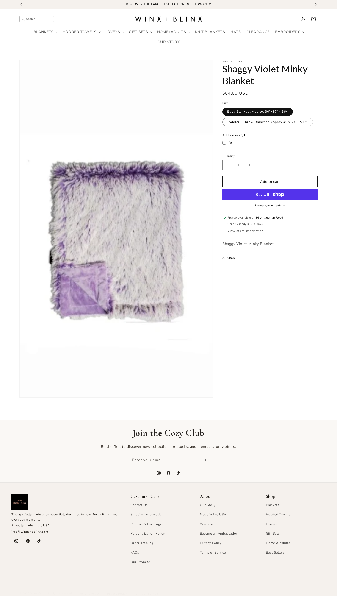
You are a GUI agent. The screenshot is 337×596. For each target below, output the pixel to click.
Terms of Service (213, 552)
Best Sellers (275, 552)
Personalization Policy (147, 533)
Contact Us (139, 505)
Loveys (271, 524)
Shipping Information (146, 514)
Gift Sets (273, 533)
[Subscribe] (204, 460)
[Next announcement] (316, 4)
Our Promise (140, 562)
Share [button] (231, 258)
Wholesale (208, 524)
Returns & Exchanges (146, 524)
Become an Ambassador (218, 533)
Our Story (207, 505)
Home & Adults (278, 543)
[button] (45, 32)
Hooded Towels (278, 514)
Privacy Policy (210, 543)
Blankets (272, 505)
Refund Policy (90, 594)
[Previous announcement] (21, 4)
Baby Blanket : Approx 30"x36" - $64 (257, 111)
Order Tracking (141, 543)
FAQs (134, 552)
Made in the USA (213, 514)
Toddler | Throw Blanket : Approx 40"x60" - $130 (267, 122)
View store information (245, 231)
